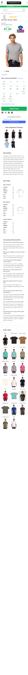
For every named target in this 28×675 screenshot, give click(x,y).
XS (4, 81)
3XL (17, 88)
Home (2, 13)
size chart (20, 78)
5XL (4, 96)
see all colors (4, 74)
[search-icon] (24, 10)
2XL (11, 88)
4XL (24, 88)
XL (4, 88)
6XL (11, 96)
